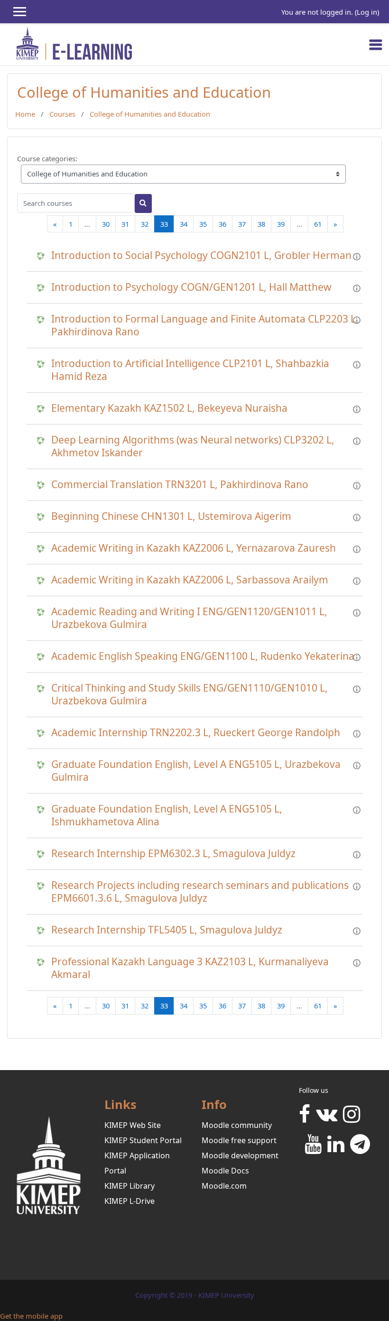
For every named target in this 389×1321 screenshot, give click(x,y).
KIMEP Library (129, 1186)
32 (144, 224)
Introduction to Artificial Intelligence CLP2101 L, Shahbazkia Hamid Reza (190, 370)
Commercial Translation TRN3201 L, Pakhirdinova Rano (179, 484)
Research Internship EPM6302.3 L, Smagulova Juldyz (173, 853)
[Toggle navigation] (376, 44)
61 (318, 224)
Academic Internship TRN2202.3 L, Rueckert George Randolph (195, 732)
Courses (62, 114)
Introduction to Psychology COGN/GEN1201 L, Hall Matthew (191, 287)
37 (242, 224)
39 (281, 224)
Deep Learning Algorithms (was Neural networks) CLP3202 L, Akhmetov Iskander (192, 446)
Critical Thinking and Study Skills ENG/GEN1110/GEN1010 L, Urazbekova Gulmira (189, 694)
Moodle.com (224, 1186)
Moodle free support (239, 1140)
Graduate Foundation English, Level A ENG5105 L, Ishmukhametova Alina (166, 815)
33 (167, 224)
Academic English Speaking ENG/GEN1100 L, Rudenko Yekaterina (202, 656)
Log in (367, 12)
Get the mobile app (31, 1316)
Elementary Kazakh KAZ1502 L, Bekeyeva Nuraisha (169, 408)
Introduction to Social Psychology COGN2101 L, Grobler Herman (201, 255)
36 (222, 224)
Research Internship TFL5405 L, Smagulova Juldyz (166, 930)
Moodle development (240, 1155)
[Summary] (357, 255)
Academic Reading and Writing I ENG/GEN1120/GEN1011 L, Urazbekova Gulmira (189, 618)
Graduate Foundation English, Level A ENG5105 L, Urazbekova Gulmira (196, 771)
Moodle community (237, 1125)
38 (261, 224)
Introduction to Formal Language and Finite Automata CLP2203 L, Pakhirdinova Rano (205, 325)
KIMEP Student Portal (143, 1140)
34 (183, 224)
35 (203, 224)
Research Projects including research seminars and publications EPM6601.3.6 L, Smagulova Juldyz (200, 892)
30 (106, 224)
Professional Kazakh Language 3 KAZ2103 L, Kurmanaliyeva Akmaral (190, 968)
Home (25, 114)
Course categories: (47, 158)
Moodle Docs (225, 1170)
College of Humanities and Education (150, 114)
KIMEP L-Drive (129, 1201)
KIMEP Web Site (132, 1125)
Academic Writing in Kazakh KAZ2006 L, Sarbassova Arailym (189, 579)
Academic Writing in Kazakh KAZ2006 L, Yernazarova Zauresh (193, 548)
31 (125, 224)
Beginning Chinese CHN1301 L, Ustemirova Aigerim (171, 516)
